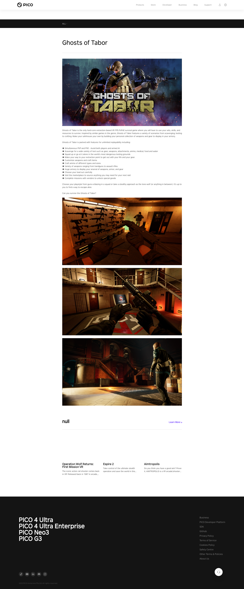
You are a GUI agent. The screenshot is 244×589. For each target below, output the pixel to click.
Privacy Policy (207, 535)
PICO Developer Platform (212, 522)
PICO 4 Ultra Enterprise (52, 526)
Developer (167, 5)
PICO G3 (30, 538)
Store (153, 5)
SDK (202, 526)
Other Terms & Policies (211, 554)
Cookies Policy (207, 544)
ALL (64, 23)
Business (183, 5)
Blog (196, 5)
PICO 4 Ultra (36, 520)
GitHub (203, 531)
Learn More (174, 422)
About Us (204, 558)
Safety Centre (207, 549)
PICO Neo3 (34, 532)
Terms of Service (208, 540)
